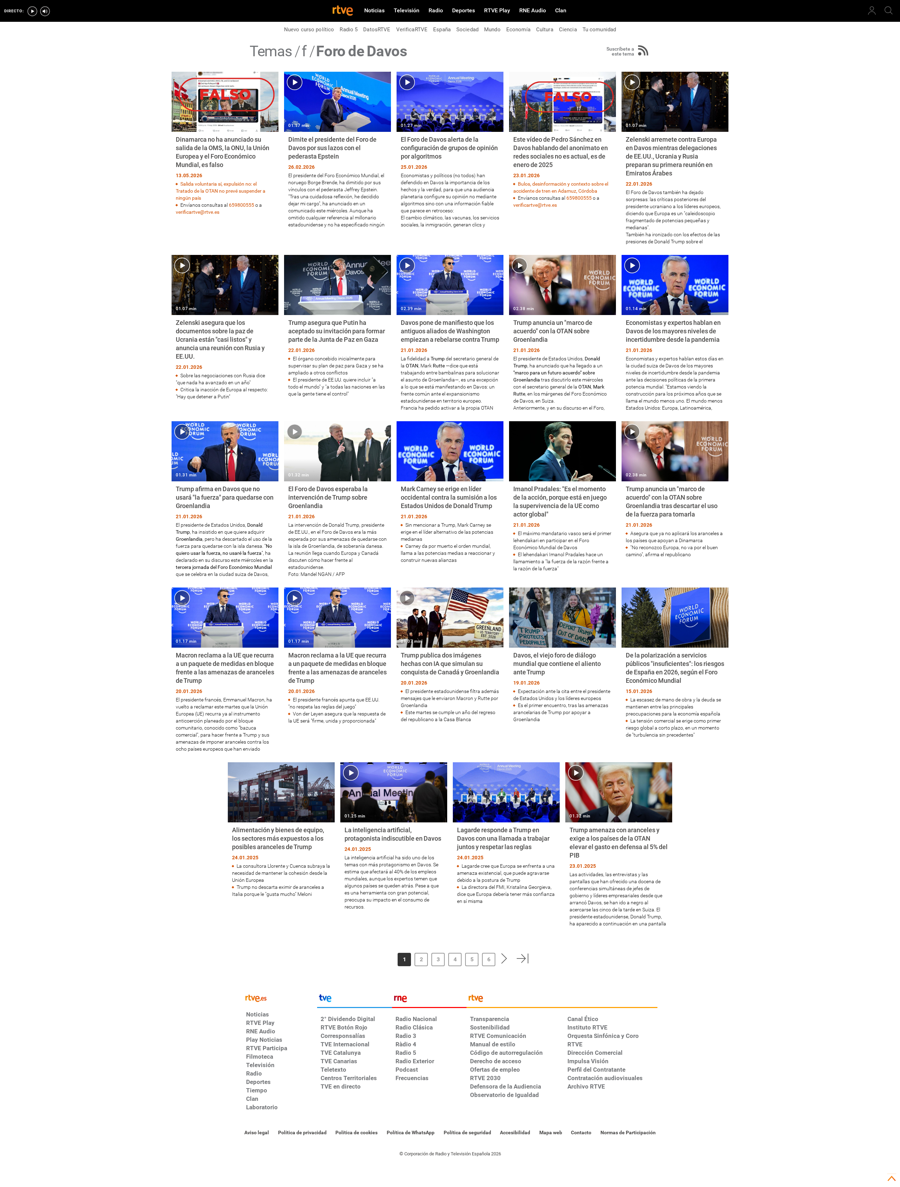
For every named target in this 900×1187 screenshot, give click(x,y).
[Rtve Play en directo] (32, 11)
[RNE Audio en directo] (45, 11)
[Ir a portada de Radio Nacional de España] (429, 1000)
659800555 (241, 205)
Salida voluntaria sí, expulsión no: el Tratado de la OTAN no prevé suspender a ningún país (220, 191)
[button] (373, 958)
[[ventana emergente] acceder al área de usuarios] (872, 10)
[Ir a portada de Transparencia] (562, 1000)
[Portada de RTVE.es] (343, 11)
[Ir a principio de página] (891, 1178)
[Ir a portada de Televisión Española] (354, 1000)
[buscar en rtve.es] (888, 10)
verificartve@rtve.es (197, 212)
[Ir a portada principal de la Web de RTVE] (280, 997)
